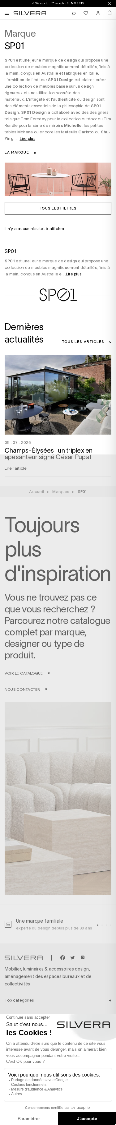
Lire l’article (16, 468)
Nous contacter (22, 689)
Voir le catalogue (24, 673)
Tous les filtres (58, 208)
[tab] (97, 925)
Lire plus (27, 138)
